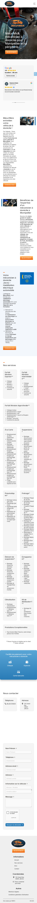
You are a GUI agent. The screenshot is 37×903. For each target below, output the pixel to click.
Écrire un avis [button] (11, 76)
